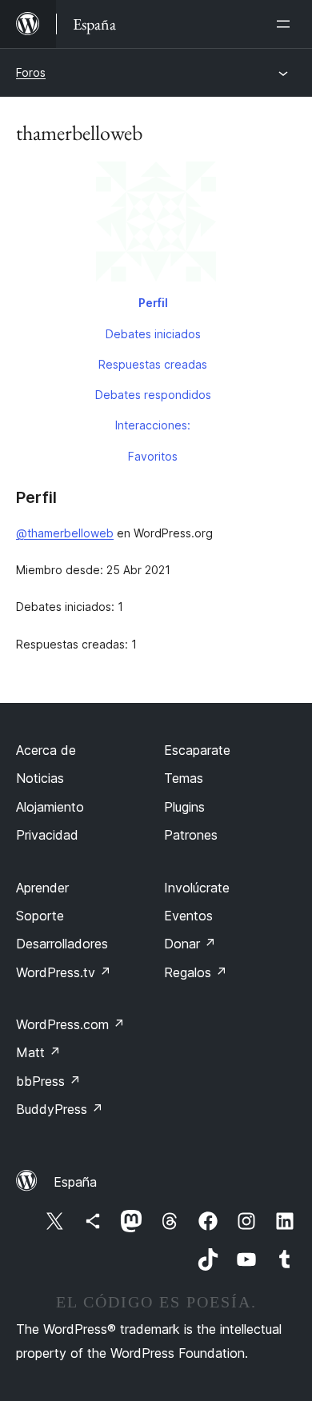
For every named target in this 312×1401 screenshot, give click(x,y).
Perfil (153, 302)
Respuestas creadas (152, 364)
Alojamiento (50, 807)
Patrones (191, 835)
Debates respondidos (153, 394)
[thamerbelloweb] (156, 225)
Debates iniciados (153, 334)
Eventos (188, 916)
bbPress (48, 1081)
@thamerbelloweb (65, 533)
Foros (31, 72)
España (75, 1182)
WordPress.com (70, 1024)
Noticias (40, 778)
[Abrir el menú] (286, 24)
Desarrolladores (62, 944)
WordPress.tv (63, 972)
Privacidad (47, 835)
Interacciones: (152, 425)
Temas (183, 778)
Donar (190, 944)
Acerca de (46, 750)
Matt (38, 1052)
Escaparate (197, 750)
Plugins (184, 807)
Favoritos (153, 456)
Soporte (40, 916)
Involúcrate (197, 888)
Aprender (42, 888)
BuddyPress (59, 1109)
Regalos (195, 972)
